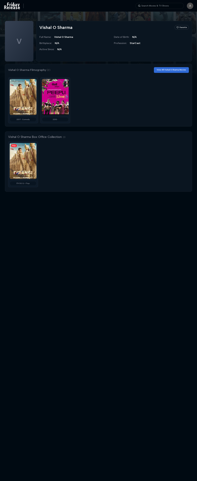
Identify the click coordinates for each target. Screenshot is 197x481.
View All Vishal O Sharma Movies (171, 70)
